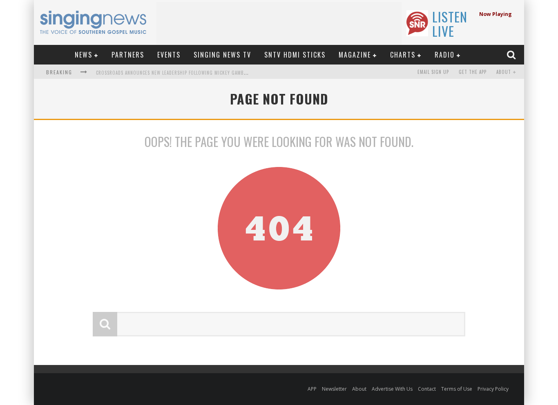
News (83, 55)
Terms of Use (456, 388)
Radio (445, 55)
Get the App (473, 72)
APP (312, 388)
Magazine (355, 55)
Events (169, 55)
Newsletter (334, 388)
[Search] (512, 54)
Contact (427, 388)
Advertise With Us (392, 388)
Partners (128, 55)
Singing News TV (222, 55)
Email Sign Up (433, 72)
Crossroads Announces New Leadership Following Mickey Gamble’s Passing (184, 72)
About (503, 72)
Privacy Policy (493, 388)
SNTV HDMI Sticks (295, 55)
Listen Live (449, 23)
